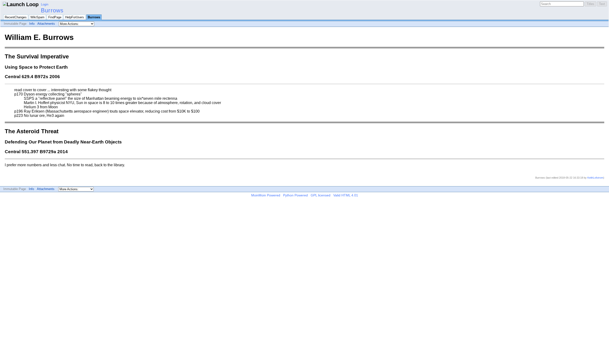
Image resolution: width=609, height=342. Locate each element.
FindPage (54, 17)
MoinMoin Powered (265, 195)
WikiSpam (37, 17)
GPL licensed (320, 195)
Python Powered (295, 195)
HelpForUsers (74, 17)
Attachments (46, 23)
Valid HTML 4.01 (345, 195)
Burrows (52, 10)
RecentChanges (16, 17)
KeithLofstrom (595, 177)
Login (44, 4)
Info (31, 23)
